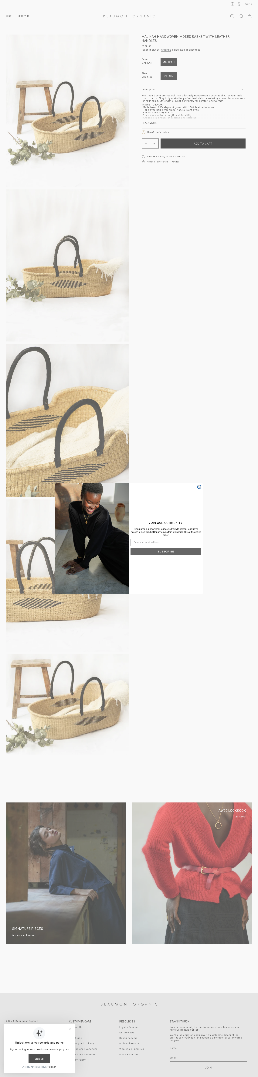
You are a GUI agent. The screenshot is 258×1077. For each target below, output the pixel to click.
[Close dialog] (199, 487)
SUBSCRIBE (166, 551)
